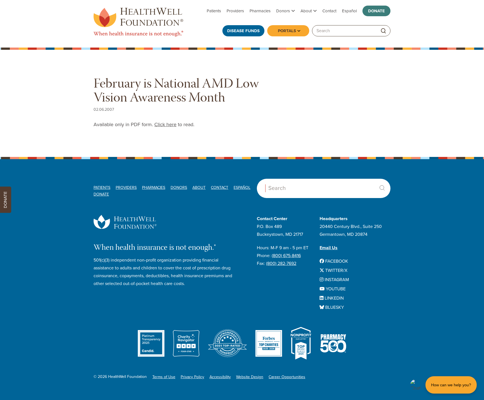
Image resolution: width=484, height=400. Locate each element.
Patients (214, 10)
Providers (235, 10)
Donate (376, 10)
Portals (287, 30)
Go (383, 31)
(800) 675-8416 (286, 255)
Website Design (249, 377)
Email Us (329, 248)
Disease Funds (243, 30)
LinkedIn (334, 298)
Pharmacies (260, 10)
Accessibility (220, 377)
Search (382, 188)
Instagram (336, 280)
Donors (283, 10)
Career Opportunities (287, 377)
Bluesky (334, 307)
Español (349, 10)
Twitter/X (335, 270)
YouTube (335, 289)
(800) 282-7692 (281, 263)
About (306, 10)
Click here (165, 124)
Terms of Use (163, 377)
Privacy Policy (192, 377)
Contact (329, 10)
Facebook (336, 261)
